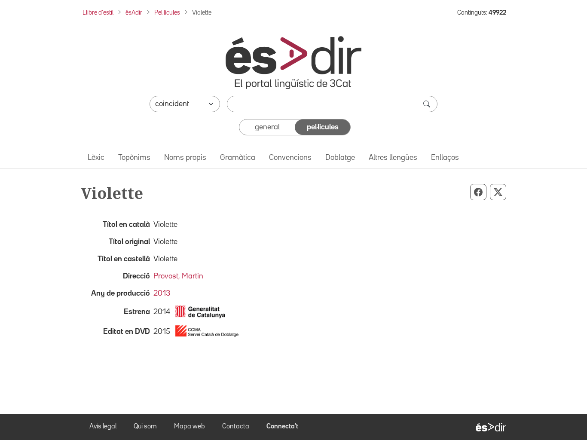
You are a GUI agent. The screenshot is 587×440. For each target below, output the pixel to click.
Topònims (134, 157)
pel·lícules (323, 127)
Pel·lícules (167, 12)
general (267, 127)
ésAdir (133, 12)
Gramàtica (237, 157)
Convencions (290, 157)
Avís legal (102, 427)
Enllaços (445, 157)
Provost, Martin (178, 276)
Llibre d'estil (98, 12)
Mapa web (189, 427)
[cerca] (427, 104)
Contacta (235, 427)
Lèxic (96, 157)
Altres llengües (393, 157)
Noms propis (185, 157)
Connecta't (282, 427)
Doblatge (340, 157)
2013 (161, 293)
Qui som (145, 427)
